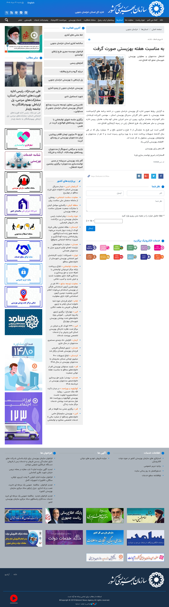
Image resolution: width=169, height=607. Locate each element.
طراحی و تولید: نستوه (83, 604)
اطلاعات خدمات (152, 453)
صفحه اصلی (157, 29)
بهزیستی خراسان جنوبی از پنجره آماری (65, 88)
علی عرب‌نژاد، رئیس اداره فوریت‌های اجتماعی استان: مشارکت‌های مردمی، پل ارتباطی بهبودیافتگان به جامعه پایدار (24, 100)
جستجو (7, 13)
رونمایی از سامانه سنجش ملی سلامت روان (63, 199)
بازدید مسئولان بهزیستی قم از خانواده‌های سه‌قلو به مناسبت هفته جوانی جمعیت (63, 370)
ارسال (90, 228)
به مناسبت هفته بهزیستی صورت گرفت (128, 49)
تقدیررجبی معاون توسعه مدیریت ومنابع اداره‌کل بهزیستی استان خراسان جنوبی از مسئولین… (64, 108)
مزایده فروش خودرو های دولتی (93, 458)
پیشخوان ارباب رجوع (106, 20)
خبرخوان (12, 13)
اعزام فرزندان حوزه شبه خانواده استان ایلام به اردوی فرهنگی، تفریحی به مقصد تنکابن (64, 304)
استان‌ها (119, 20)
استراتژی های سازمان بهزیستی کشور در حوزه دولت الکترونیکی (139, 460)
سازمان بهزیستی (132, 8)
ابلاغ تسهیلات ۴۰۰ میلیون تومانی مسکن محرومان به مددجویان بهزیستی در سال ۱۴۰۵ (64, 359)
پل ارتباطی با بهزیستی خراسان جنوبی (66, 80)
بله (21, 13)
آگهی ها (102, 453)
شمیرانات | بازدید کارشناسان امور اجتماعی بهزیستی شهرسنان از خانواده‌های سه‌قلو (63, 258)
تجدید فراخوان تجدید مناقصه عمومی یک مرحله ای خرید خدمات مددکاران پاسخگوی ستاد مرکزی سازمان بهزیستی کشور (28, 499)
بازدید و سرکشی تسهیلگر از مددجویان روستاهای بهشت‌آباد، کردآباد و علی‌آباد (65, 151)
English (31, 3)
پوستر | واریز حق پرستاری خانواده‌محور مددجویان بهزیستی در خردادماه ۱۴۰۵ (63, 381)
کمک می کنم (152, 20)
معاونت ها (129, 20)
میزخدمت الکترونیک (58, 20)
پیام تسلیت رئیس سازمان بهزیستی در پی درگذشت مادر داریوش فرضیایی (64, 219)
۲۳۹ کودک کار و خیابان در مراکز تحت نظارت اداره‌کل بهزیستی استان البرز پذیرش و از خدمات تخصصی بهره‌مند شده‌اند (63, 330)
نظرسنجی (28, 20)
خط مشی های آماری (74, 35)
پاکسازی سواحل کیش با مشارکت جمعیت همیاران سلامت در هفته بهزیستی (62, 208)
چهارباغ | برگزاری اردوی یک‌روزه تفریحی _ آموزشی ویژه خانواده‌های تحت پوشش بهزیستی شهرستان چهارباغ (64, 316)
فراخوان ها (46, 453)
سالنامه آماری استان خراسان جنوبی (66, 43)
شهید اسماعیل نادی (74, 96)
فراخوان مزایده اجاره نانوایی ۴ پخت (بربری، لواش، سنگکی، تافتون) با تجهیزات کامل (31, 479)
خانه (161, 20)
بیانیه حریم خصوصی (152, 466)
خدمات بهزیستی (75, 20)
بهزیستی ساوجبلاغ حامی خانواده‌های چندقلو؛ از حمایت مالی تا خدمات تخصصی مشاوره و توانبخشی (62, 417)
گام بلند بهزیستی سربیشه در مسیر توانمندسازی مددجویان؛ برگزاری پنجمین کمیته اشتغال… (65, 164)
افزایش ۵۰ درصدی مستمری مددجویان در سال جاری (63, 342)
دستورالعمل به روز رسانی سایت (148, 471)
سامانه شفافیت (90, 20)
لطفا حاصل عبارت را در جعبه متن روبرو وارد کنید (143, 216)
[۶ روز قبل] (23, 74)
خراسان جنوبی (132, 29)
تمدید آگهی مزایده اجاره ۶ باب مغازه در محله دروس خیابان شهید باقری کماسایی (30, 471)
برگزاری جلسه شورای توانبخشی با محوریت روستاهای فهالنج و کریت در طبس (66, 123)
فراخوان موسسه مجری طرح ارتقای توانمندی (67, 53)
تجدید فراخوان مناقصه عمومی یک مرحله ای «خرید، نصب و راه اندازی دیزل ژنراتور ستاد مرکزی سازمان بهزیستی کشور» (30, 488)
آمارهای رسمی (76, 63)
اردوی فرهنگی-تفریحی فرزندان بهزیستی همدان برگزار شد (63, 349)
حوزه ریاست (140, 20)
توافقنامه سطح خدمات (151, 475)
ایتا (26, 13)
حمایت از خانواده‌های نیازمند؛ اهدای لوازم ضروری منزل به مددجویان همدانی (63, 247)
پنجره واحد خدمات (41, 20)
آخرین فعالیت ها (71, 28)
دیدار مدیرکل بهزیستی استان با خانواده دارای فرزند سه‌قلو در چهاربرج (62, 189)
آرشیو (7, 574)
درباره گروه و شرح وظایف (71, 71)
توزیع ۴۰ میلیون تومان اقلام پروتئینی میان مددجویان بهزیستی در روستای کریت (66, 138)
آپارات (16, 13)
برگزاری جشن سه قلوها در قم (63, 409)
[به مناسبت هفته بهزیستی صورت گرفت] (106, 80)
